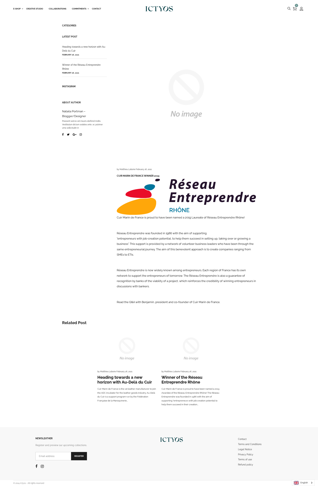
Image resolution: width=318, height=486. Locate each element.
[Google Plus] (74, 134)
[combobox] (303, 483)
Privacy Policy (245, 454)
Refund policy (245, 464)
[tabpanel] (127, 369)
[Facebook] (63, 134)
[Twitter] (68, 134)
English (304, 482)
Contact (242, 439)
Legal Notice (245, 449)
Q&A (132, 302)
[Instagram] (81, 134)
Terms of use (245, 459)
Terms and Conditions (250, 444)
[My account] (301, 8)
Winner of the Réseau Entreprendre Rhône (81, 67)
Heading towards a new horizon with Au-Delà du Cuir (84, 48)
